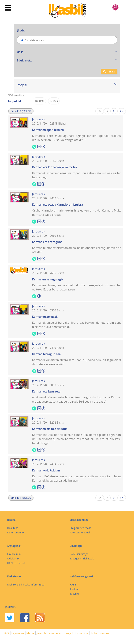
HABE (73, 584)
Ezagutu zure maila (80, 528)
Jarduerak (38, 119)
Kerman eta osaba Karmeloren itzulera (57, 204)
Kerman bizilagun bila (46, 354)
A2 (34, 146)
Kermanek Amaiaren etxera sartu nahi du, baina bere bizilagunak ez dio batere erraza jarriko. (77, 362)
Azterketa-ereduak (80, 532)
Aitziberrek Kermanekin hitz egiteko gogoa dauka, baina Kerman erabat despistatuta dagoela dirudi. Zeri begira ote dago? (77, 399)
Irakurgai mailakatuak (82, 558)
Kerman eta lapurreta (46, 391)
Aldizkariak (13, 558)
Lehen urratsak (15, 532)
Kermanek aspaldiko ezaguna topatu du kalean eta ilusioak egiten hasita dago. (77, 175)
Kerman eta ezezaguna (47, 242)
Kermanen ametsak (45, 317)
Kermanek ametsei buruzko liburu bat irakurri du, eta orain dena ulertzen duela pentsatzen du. (77, 325)
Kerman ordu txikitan (46, 470)
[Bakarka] (43, 146)
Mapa (30, 633)
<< (99, 111)
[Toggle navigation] (8, 7)
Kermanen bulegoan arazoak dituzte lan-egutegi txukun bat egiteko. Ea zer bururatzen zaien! (77, 287)
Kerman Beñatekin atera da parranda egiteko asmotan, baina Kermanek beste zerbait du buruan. (77, 478)
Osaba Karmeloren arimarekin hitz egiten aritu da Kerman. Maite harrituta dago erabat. (77, 213)
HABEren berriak (16, 563)
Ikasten (74, 589)
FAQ (6, 633)
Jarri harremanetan (49, 633)
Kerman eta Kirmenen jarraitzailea (54, 167)
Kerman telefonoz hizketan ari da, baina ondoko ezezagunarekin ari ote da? (77, 250)
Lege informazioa (77, 633)
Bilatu (112, 71)
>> (121, 111)
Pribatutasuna (100, 633)
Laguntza (17, 633)
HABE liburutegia (79, 554)
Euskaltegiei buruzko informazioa (25, 584)
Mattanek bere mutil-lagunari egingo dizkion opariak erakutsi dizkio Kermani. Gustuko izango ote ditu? (77, 138)
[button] (21, 111)
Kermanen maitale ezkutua (49, 429)
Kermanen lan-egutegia (47, 279)
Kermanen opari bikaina (48, 130)
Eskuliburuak (14, 554)
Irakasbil (74, 593)
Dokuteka (12, 528)
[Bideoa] (39, 146)
